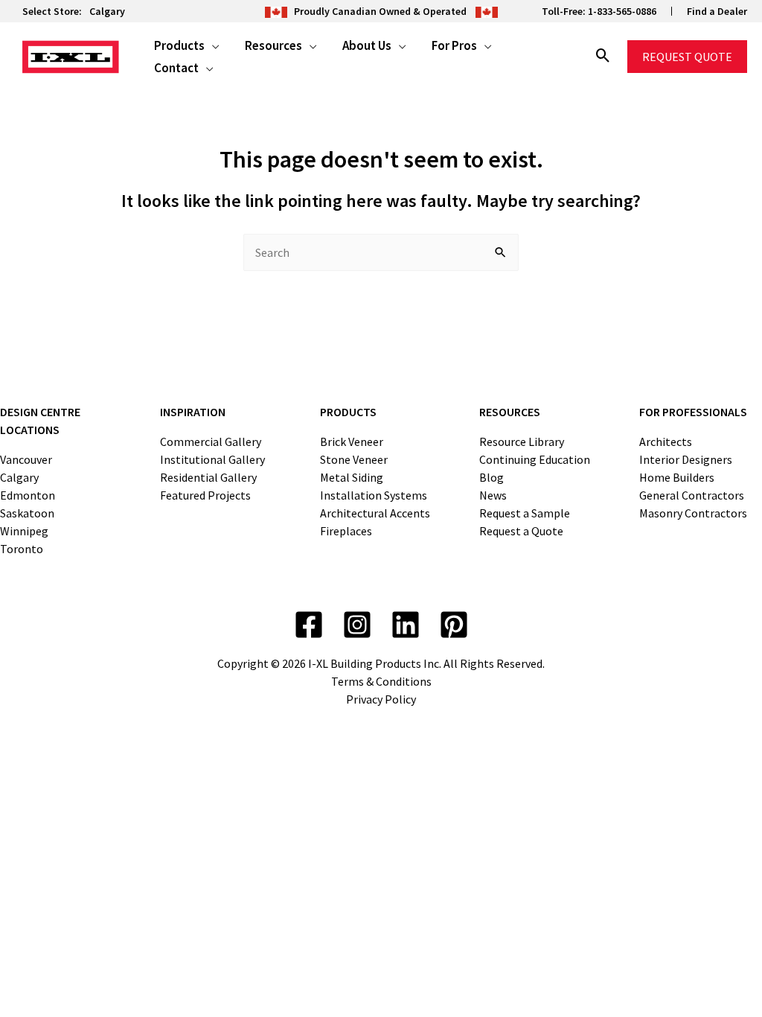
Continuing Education (534, 459)
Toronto (21, 548)
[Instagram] (357, 625)
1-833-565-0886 (622, 11)
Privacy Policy (381, 699)
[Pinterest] (454, 625)
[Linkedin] (405, 625)
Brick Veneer (351, 441)
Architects (665, 441)
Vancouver (26, 459)
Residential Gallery (208, 477)
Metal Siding (351, 477)
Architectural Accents (375, 513)
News (493, 495)
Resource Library (521, 441)
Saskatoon (27, 513)
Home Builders (676, 477)
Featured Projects (205, 495)
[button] (212, 45)
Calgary (107, 11)
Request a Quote (521, 530)
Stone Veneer (354, 459)
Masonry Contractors (693, 513)
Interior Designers (685, 459)
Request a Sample (524, 513)
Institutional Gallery (212, 459)
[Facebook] (309, 625)
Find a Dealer (717, 11)
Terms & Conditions (381, 681)
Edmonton (27, 495)
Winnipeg (24, 530)
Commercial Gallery (210, 441)
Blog (491, 477)
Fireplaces (346, 530)
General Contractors (691, 495)
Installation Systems (373, 495)
